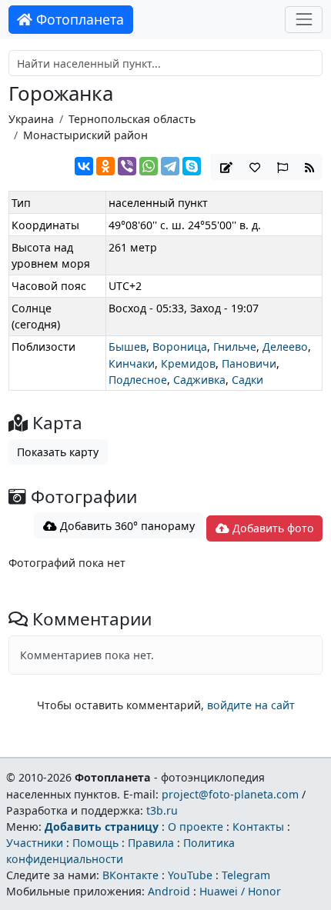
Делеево (285, 346)
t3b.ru (162, 810)
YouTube (190, 875)
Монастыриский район (85, 135)
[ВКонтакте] (84, 166)
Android (169, 891)
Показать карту (58, 452)
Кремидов (188, 363)
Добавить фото (271, 528)
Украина (31, 119)
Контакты (258, 826)
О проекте (195, 826)
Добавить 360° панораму (126, 525)
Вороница (179, 346)
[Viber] (127, 166)
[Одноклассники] (105, 166)
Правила (151, 842)
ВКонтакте (130, 875)
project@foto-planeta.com (230, 794)
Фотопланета (78, 19)
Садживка (199, 379)
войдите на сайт (251, 705)
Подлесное (138, 379)
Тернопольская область (132, 119)
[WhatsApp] (148, 166)
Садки (247, 379)
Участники (34, 842)
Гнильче (234, 346)
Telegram (246, 875)
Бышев (127, 346)
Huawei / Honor (240, 891)
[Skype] (191, 166)
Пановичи (249, 363)
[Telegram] (170, 166)
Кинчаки (132, 363)
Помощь (95, 842)
